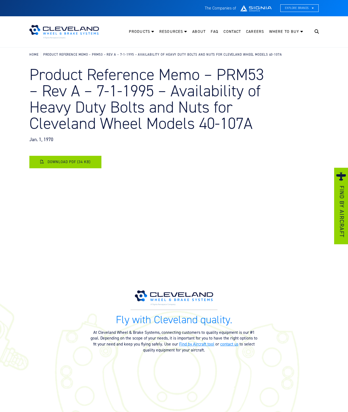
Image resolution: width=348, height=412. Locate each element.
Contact (232, 31)
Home (34, 54)
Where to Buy (284, 31)
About (198, 31)
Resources (171, 31)
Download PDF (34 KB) (68, 162)
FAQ (214, 31)
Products (140, 31)
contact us (229, 344)
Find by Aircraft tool (196, 344)
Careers (255, 31)
